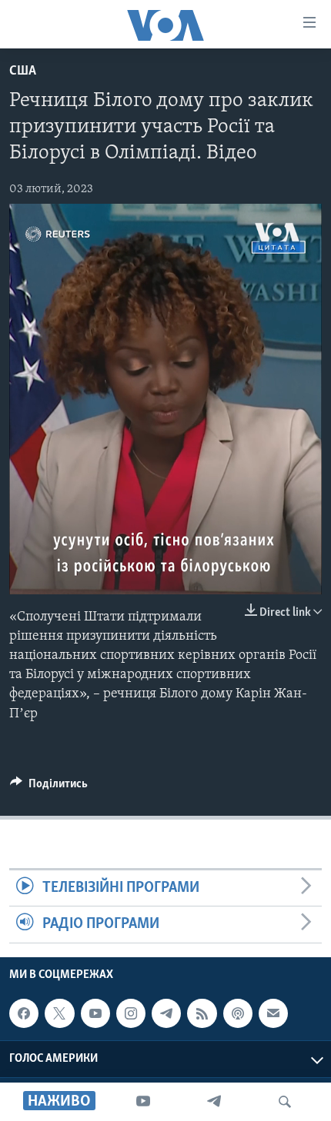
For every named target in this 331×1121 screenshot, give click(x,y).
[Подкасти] (237, 1013)
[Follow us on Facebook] (23, 1013)
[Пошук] (285, 1102)
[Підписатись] (273, 1013)
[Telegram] (214, 1102)
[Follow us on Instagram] (130, 1013)
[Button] (49, 787)
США (22, 71)
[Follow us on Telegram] (166, 1013)
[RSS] (201, 1013)
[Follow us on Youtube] (95, 1013)
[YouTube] (143, 1102)
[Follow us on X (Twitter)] (59, 1013)
